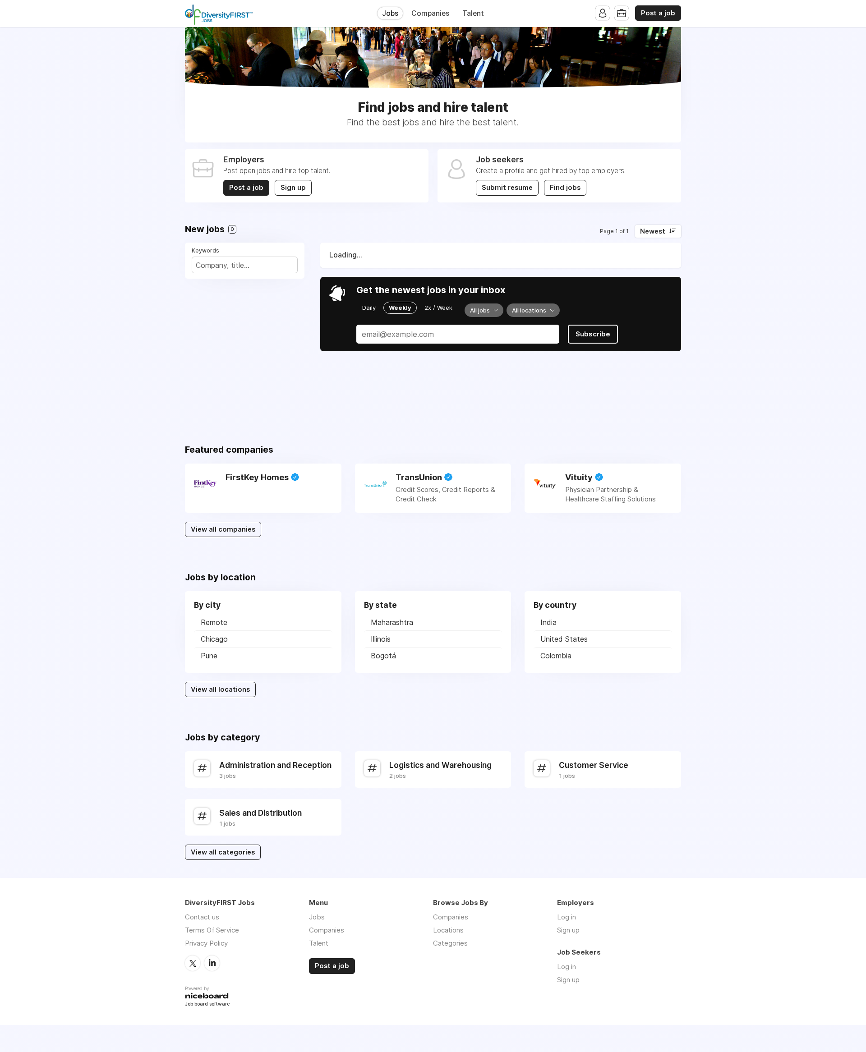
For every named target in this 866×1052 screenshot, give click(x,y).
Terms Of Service (212, 930)
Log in (566, 917)
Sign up (293, 188)
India (548, 622)
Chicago (214, 638)
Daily (369, 307)
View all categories (223, 852)
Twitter (192, 963)
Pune (209, 655)
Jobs (390, 13)
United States (564, 638)
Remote (214, 622)
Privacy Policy (206, 943)
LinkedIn (212, 963)
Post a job (658, 13)
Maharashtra (392, 622)
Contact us (202, 917)
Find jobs (565, 188)
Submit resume (507, 188)
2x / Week (438, 307)
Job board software (207, 1004)
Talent (473, 13)
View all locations (220, 689)
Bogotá (383, 655)
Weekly (400, 307)
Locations (448, 930)
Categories (450, 943)
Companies (430, 13)
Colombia (555, 655)
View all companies (223, 529)
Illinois (381, 638)
